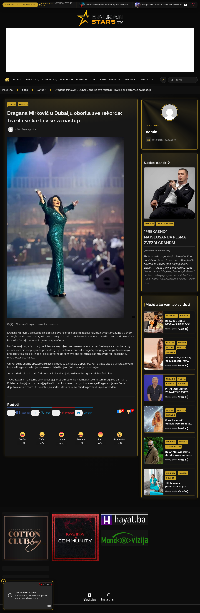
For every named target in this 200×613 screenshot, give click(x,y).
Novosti (18, 80)
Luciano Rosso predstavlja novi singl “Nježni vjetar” (176, 4)
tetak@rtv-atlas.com (164, 139)
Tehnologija (84, 80)
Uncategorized (165, 224)
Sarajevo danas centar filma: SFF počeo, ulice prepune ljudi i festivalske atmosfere (120, 4)
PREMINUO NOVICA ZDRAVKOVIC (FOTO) (177, 391)
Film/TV (170, 343)
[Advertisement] (100, 50)
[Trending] (163, 80)
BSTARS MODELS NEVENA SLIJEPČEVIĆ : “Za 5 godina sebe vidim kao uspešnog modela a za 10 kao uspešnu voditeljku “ (178, 323)
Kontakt (130, 80)
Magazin (31, 80)
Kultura (170, 442)
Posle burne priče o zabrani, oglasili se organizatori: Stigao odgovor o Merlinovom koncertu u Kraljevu (65, 4)
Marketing (115, 80)
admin (151, 132)
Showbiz (170, 352)
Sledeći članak (155, 163)
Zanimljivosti (173, 447)
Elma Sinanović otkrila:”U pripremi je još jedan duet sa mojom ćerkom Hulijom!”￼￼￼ (177, 422)
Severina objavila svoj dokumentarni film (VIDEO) (178, 359)
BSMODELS (171, 316)
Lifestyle (48, 80)
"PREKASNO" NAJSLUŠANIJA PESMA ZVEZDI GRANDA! (165, 237)
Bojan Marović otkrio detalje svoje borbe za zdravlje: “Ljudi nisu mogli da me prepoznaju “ (178, 454)
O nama (102, 80)
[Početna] (7, 80)
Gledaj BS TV (145, 80)
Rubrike (65, 80)
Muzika (11, 104)
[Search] (171, 79)
